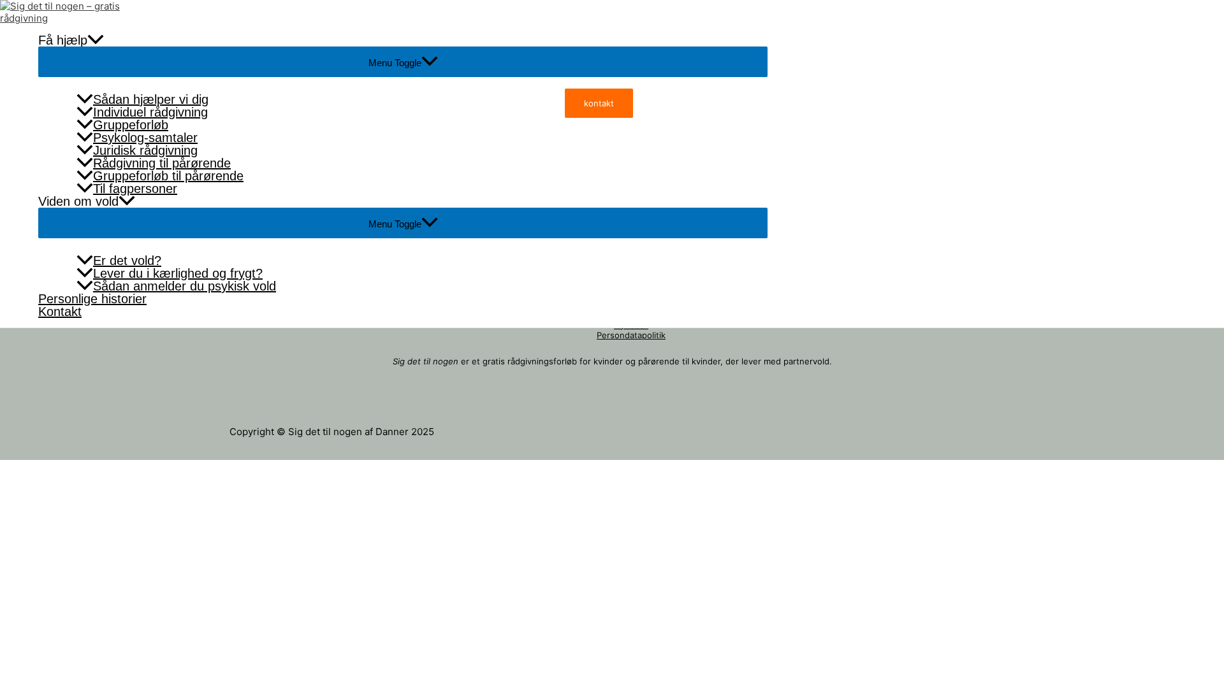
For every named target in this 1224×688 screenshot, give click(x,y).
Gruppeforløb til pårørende (168, 175)
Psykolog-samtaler (145, 137)
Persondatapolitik (631, 335)
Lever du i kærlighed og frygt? (178, 273)
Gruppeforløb (130, 124)
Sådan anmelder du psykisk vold (184, 286)
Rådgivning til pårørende (162, 163)
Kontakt (60, 311)
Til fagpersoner (135, 188)
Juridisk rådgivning (145, 150)
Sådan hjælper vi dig (150, 99)
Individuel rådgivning (150, 112)
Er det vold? (127, 260)
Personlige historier (92, 298)
